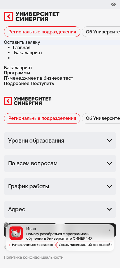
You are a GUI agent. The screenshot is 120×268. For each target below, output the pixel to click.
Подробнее (17, 83)
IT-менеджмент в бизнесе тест (38, 78)
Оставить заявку (22, 42)
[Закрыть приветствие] (6, 225)
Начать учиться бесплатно (32, 245)
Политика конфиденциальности (33, 257)
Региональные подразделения (42, 32)
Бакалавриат (28, 52)
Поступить (42, 83)
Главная (21, 47)
